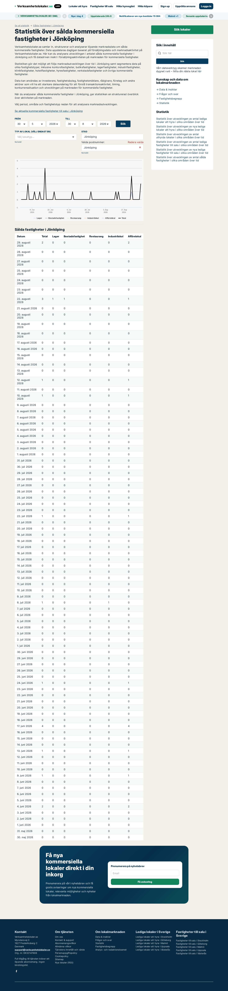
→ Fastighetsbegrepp (169, 98)
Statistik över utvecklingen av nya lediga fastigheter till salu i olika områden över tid (182, 151)
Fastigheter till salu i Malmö (190, 947)
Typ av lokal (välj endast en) (33, 131)
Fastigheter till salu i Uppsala (191, 950)
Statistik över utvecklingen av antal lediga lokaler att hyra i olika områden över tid (181, 120)
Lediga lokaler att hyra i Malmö (152, 943)
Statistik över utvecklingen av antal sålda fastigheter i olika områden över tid (181, 159)
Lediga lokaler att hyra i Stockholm (154, 936)
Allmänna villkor (63, 946)
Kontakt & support (64, 940)
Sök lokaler (182, 29)
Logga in (206, 6)
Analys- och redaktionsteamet (111, 949)
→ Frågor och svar (167, 94)
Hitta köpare (145, 6)
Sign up (165, 6)
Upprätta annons (185, 6)
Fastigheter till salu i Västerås (191, 953)
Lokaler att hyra (78, 6)
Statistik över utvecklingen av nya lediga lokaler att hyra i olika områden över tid (180, 128)
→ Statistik (162, 103)
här (199, 71)
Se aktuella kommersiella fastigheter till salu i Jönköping (49, 110)
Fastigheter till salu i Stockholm (192, 940)
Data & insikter (103, 936)
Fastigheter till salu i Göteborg (191, 943)
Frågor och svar (103, 940)
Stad (84, 131)
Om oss (59, 936)
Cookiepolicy (61, 956)
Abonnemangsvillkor (65, 943)
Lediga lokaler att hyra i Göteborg (153, 940)
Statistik (99, 943)
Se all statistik (22, 25)
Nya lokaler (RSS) (64, 962)
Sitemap (59, 959)
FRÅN (18, 118)
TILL (67, 118)
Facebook (16, 971)
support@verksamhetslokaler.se (32, 949)
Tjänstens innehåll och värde (70, 949)
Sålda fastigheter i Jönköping (48, 25)
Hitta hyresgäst (125, 6)
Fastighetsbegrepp (105, 946)
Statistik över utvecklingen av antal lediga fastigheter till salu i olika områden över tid (182, 143)
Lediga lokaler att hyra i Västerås (153, 949)
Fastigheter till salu (101, 6)
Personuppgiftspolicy (66, 953)
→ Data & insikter (166, 89)
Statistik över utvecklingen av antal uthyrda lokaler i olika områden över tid (180, 136)
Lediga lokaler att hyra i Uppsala (153, 946)
